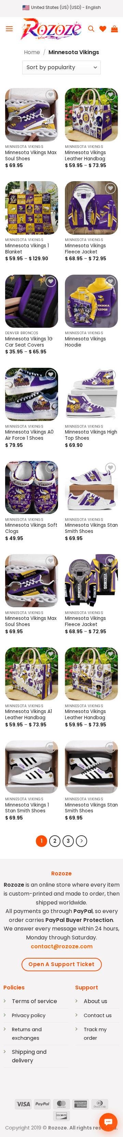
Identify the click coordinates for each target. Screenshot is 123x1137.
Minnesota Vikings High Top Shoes (91, 435)
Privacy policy (28, 1015)
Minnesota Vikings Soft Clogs (31, 528)
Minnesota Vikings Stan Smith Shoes (91, 528)
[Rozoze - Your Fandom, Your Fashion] (50, 28)
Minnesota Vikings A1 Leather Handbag (28, 715)
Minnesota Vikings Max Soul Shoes (31, 156)
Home (32, 52)
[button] (62, 7)
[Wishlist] (102, 28)
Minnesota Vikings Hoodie (85, 342)
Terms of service (34, 1001)
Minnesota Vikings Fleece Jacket (85, 249)
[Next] (81, 841)
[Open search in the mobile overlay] (91, 29)
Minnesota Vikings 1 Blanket (27, 249)
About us (95, 1001)
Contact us (98, 1015)
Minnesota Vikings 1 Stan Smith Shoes (27, 808)
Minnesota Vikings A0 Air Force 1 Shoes (29, 435)
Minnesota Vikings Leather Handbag (85, 156)
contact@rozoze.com (62, 946)
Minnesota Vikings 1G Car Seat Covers (29, 342)
